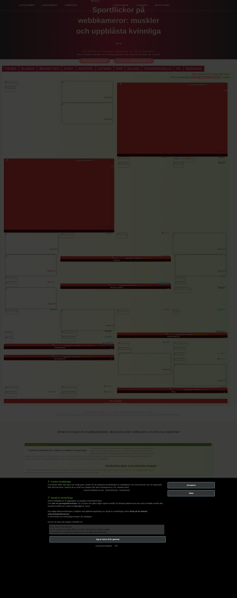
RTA (116, 546)
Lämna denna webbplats (104, 546)
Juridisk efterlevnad (111, 490)
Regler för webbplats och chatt (94, 490)
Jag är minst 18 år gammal (107, 539)
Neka (191, 493)
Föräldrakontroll (124, 490)
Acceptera (191, 485)
